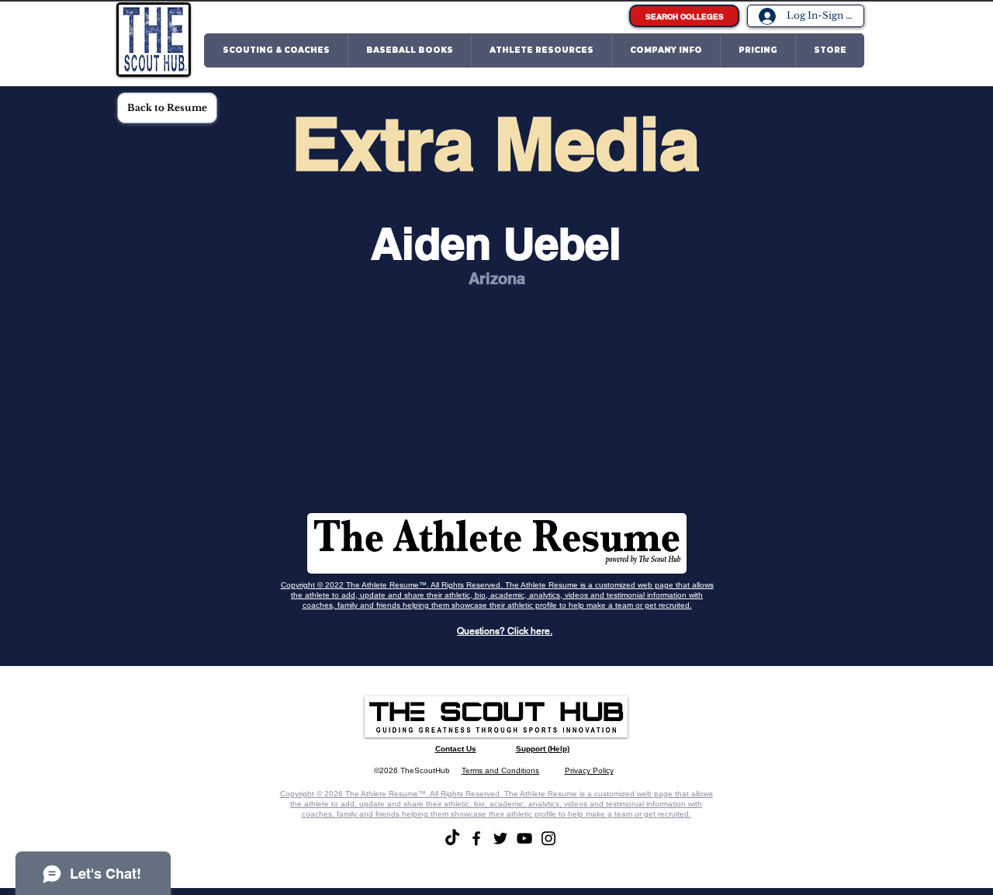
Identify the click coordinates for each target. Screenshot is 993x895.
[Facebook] (476, 838)
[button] (276, 50)
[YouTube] (524, 838)
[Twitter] (500, 838)
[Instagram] (548, 838)
